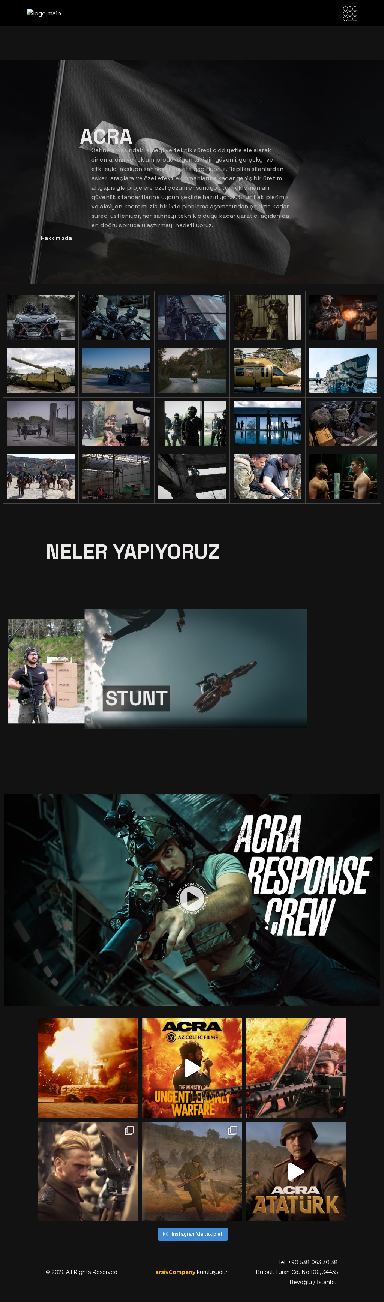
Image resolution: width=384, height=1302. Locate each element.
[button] (192, 900)
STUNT (131, 699)
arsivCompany (175, 1272)
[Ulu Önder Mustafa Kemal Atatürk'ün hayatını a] (88, 1171)
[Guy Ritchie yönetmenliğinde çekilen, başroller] (88, 1068)
